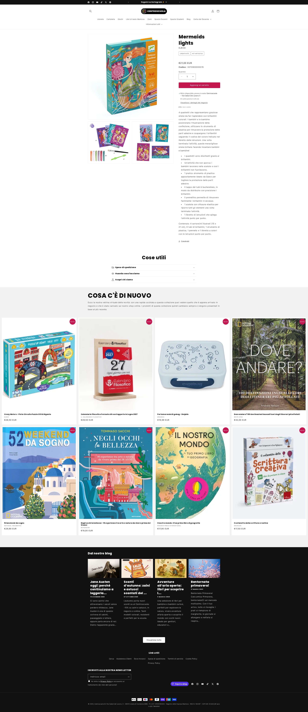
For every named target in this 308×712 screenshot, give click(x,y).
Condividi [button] (185, 241)
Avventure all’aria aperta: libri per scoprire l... (170, 587)
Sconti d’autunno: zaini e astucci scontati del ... (137, 587)
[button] (90, 11)
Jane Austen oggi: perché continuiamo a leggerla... (102, 587)
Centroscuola (99, 704)
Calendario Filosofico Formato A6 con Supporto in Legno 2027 (109, 414)
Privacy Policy (154, 663)
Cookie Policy (191, 659)
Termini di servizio (175, 659)
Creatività (184, 53)
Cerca (111, 659)
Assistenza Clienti (124, 659)
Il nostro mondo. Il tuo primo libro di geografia (178, 523)
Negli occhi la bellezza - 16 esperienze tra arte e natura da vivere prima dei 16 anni (116, 524)
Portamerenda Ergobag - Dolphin (173, 414)
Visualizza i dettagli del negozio (194, 103)
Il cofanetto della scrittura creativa (251, 523)
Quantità (182, 72)
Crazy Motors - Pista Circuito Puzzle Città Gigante (27, 414)
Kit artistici (197, 53)
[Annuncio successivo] (179, 2)
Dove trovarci (140, 659)
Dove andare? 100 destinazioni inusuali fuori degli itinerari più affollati (267, 414)
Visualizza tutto (154, 640)
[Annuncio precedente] (128, 2)
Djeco (182, 48)
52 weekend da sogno (14, 523)
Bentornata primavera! (200, 583)
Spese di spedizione (156, 659)
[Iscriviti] (128, 677)
